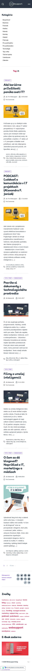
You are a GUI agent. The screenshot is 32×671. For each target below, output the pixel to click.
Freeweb (5, 25)
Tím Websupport (12, 96)
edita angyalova (20, 154)
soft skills (8, 162)
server (7, 619)
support (23, 619)
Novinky (5, 34)
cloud (13, 603)
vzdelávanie (20, 624)
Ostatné (5, 37)
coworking (18, 603)
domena (19, 605)
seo (3, 619)
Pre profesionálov (8, 46)
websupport (16, 360)
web (26, 624)
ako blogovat (9, 551)
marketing (5, 613)
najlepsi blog (23, 358)
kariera (11, 156)
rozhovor (24, 160)
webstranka (5, 628)
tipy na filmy (9, 360)
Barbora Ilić (11, 298)
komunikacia (10, 265)
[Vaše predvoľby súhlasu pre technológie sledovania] (3, 668)
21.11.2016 (21, 382)
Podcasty (5, 40)
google (22, 608)
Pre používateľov (8, 43)
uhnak (8, 268)
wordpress (6, 631)
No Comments (10, 99)
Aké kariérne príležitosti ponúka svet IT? (14, 89)
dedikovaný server (6, 605)
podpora (22, 616)
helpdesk (27, 608)
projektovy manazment (17, 266)
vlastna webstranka (6, 624)
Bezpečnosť (6, 20)
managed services (19, 611)
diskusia (13, 154)
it (6, 265)
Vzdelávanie (6, 57)
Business (5, 23)
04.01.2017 (21, 298)
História (5, 28)
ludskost (17, 265)
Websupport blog (12, 662)
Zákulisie (5, 60)
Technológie (6, 49)
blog (7, 358)
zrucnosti (14, 162)
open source (22, 613)
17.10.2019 (24, 198)
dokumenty (12, 358)
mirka (22, 265)
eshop (3, 608)
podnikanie (14, 616)
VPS (13, 624)
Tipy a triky (6, 51)
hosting (9, 611)
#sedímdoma (9, 439)
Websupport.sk (6, 575)
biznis (25, 600)
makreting (9, 553)
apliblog (16, 551)
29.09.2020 (24, 96)
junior (7, 156)
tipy (14, 441)
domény (25, 605)
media (14, 553)
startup (18, 619)
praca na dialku (10, 160)
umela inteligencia (21, 441)
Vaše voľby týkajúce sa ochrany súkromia (15, 667)
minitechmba (12, 158)
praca (23, 158)
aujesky (21, 551)
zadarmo (13, 631)
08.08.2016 (21, 476)
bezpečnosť (19, 600)
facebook (8, 608)
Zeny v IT (12, 268)
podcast (19, 158)
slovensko (12, 619)
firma (12, 608)
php (27, 613)
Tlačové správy (7, 54)
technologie (4, 621)
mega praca (17, 156)
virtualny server (16, 621)
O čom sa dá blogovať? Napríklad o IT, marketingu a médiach (14, 465)
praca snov (18, 160)
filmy (17, 358)
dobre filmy (17, 439)
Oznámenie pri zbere (5, 669)
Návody (5, 31)
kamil (26, 551)
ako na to (12, 600)
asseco (8, 154)
